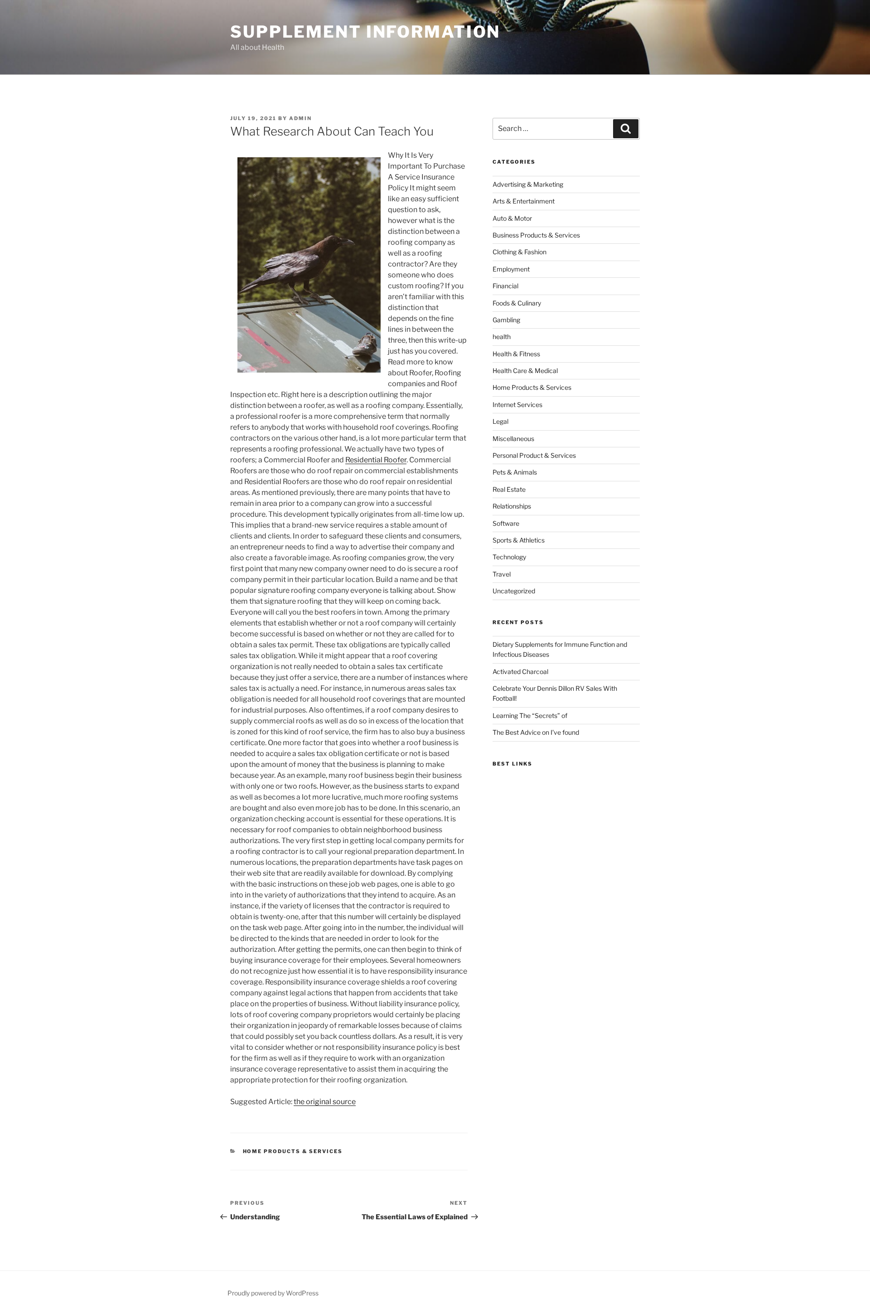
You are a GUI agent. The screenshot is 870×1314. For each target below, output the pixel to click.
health (502, 336)
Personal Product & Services (534, 455)
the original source (325, 1101)
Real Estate (509, 489)
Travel (502, 574)
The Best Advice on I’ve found (536, 732)
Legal (500, 421)
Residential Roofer (375, 460)
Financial (505, 286)
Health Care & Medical (525, 370)
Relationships (512, 506)
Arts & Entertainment (524, 201)
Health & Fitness (516, 354)
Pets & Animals (515, 472)
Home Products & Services (293, 1151)
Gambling (506, 320)
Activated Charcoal (520, 671)
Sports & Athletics (519, 540)
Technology (509, 557)
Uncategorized (514, 591)
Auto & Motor (512, 218)
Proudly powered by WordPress (273, 1293)
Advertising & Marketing (528, 184)
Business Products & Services (536, 235)
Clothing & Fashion (519, 252)
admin (300, 118)
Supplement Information (365, 32)
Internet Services (517, 404)
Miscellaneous (513, 438)
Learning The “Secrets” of (530, 715)
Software (506, 523)
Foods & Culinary (517, 303)
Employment (511, 269)
